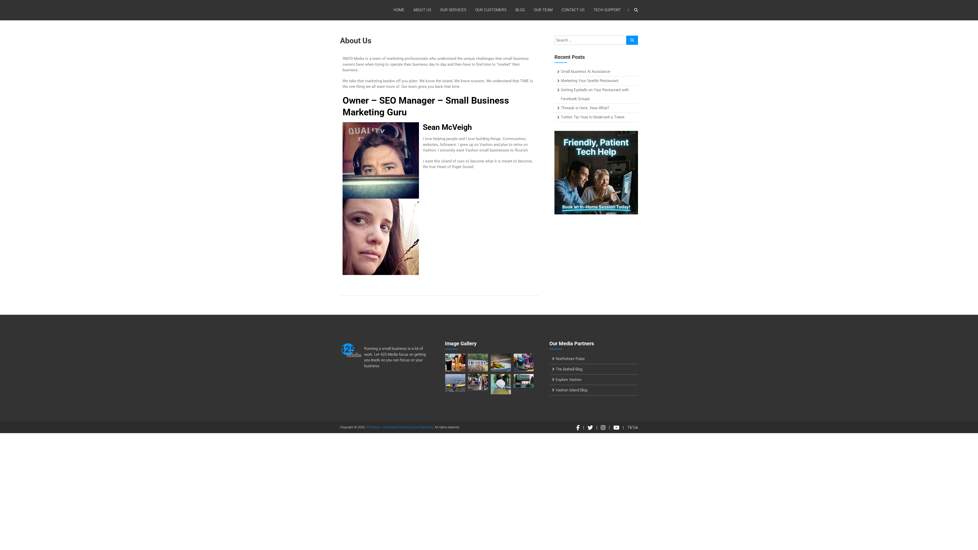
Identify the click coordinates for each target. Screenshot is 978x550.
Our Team (543, 10)
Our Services (453, 10)
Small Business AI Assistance (585, 71)
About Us (422, 10)
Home (398, 10)
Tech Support (607, 10)
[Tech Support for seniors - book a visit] (596, 172)
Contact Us (573, 10)
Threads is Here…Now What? (585, 108)
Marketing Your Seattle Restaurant (589, 80)
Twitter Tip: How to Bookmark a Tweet (592, 117)
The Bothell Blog (569, 369)
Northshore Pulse (570, 358)
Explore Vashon (568, 379)
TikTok (632, 427)
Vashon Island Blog (571, 390)
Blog (520, 10)
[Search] (632, 40)
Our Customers (491, 10)
